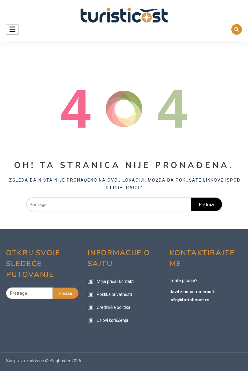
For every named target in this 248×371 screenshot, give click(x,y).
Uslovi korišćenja (112, 320)
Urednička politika (113, 307)
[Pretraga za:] (108, 204)
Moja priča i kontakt (115, 281)
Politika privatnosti (114, 294)
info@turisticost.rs (189, 300)
